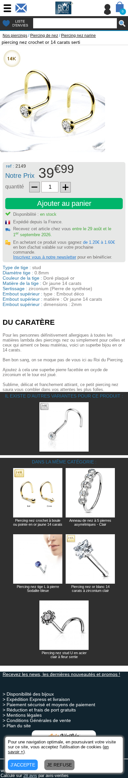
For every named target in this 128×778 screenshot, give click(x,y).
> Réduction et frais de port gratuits (39, 709)
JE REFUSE (59, 764)
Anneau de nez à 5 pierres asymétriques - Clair (90, 522)
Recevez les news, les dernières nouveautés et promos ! (61, 674)
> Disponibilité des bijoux (28, 694)
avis (30, 775)
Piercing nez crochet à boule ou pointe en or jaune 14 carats (37, 522)
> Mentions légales (22, 715)
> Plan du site (17, 725)
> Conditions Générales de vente (37, 720)
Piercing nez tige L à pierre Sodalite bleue (38, 589)
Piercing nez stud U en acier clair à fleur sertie (64, 655)
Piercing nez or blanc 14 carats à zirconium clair (90, 589)
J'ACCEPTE (23, 764)
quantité (14, 186)
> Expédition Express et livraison (36, 699)
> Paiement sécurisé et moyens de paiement (49, 704)
